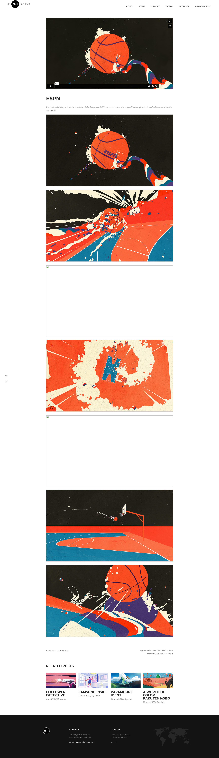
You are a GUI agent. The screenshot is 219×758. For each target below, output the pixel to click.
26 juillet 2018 (63, 650)
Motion (165, 650)
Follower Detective (55, 693)
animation (151, 650)
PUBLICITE (162, 654)
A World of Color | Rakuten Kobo (156, 695)
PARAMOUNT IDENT (122, 693)
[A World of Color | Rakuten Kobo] (158, 680)
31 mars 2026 (84, 696)
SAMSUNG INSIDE (93, 692)
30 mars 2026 (117, 699)
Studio (170, 654)
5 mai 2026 (51, 699)
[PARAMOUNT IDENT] (126, 680)
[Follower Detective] (61, 680)
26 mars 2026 (149, 702)
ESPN (159, 650)
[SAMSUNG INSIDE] (93, 680)
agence (143, 650)
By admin (50, 650)
